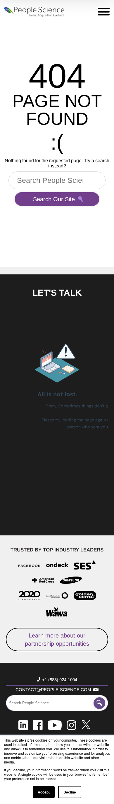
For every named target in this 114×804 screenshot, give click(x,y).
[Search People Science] (99, 703)
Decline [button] (69, 792)
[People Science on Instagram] (71, 724)
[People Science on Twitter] (86, 724)
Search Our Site (54, 199)
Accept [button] (44, 792)
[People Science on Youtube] (55, 724)
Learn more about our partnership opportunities (57, 639)
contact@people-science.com (53, 689)
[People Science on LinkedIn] (23, 724)
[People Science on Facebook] (38, 724)
